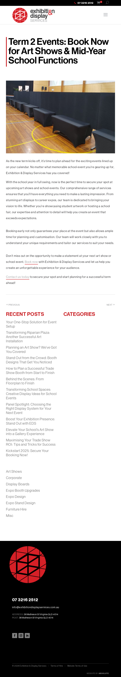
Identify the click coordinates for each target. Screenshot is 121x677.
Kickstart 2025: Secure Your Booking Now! (27, 453)
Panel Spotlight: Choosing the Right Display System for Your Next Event (29, 408)
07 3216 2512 (85, 3)
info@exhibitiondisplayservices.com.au (35, 607)
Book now (31, 261)
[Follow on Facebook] (14, 635)
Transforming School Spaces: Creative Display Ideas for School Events (31, 394)
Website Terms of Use (77, 666)
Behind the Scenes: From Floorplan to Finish (25, 381)
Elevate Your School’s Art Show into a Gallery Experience (30, 432)
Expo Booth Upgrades (23, 490)
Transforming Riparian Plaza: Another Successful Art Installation (28, 337)
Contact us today (17, 277)
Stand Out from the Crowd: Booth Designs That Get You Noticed (31, 360)
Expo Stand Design (20, 503)
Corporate (14, 478)
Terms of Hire (57, 666)
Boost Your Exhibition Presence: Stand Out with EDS (30, 421)
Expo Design (16, 497)
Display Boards (17, 484)
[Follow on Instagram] (20, 635)
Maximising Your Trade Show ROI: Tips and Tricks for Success (31, 442)
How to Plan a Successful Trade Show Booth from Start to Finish (30, 371)
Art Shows (14, 471)
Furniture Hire (16, 509)
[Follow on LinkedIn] (27, 635)
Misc (9, 516)
